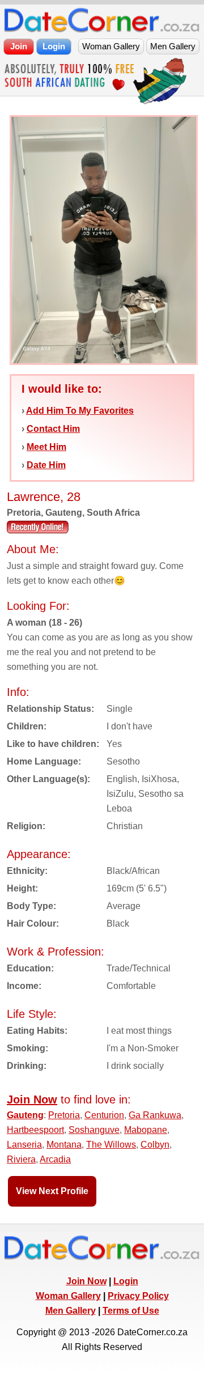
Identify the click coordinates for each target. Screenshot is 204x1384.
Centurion (104, 1115)
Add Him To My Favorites (80, 410)
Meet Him (46, 447)
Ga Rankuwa (155, 1115)
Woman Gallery (68, 1296)
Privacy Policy (138, 1296)
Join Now (86, 1281)
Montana (64, 1144)
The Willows (111, 1144)
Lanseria (24, 1144)
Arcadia (55, 1159)
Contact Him (53, 429)
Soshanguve (94, 1130)
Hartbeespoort (35, 1130)
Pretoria (64, 1115)
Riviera (21, 1159)
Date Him (46, 465)
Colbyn (155, 1144)
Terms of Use (131, 1310)
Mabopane (145, 1130)
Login (125, 1281)
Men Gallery (70, 1310)
